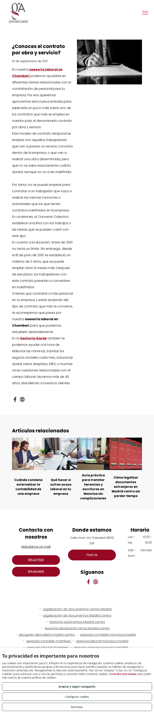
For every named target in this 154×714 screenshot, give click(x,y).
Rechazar (77, 707)
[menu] (145, 13)
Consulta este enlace (123, 674)
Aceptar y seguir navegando (77, 686)
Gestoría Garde (33, 338)
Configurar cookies (77, 697)
